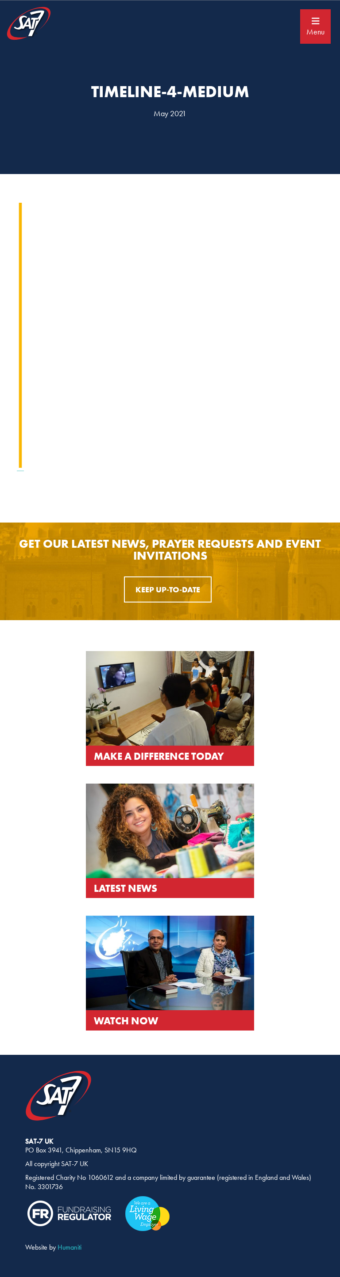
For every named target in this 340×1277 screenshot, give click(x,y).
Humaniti (69, 1247)
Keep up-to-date (167, 589)
